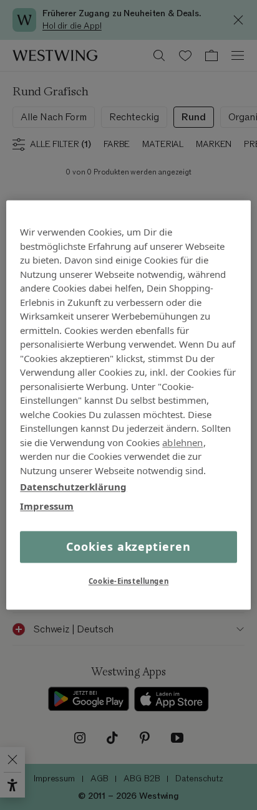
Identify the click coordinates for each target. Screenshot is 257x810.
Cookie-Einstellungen (128, 581)
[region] (128, 404)
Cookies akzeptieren (128, 546)
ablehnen (182, 442)
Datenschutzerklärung (73, 486)
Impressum (47, 506)
